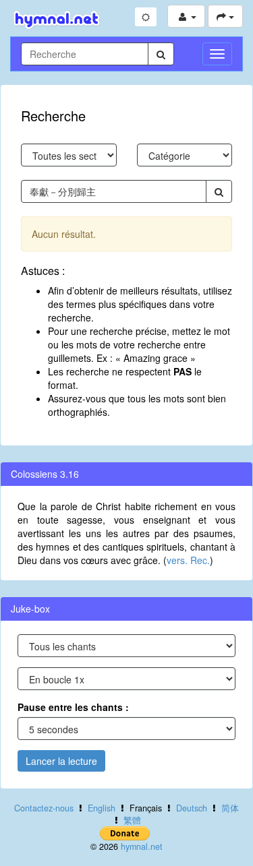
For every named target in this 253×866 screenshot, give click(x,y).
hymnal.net (142, 846)
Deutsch (191, 808)
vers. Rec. (188, 560)
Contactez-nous (44, 808)
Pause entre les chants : (73, 707)
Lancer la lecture (61, 761)
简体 (230, 808)
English (101, 808)
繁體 (132, 820)
